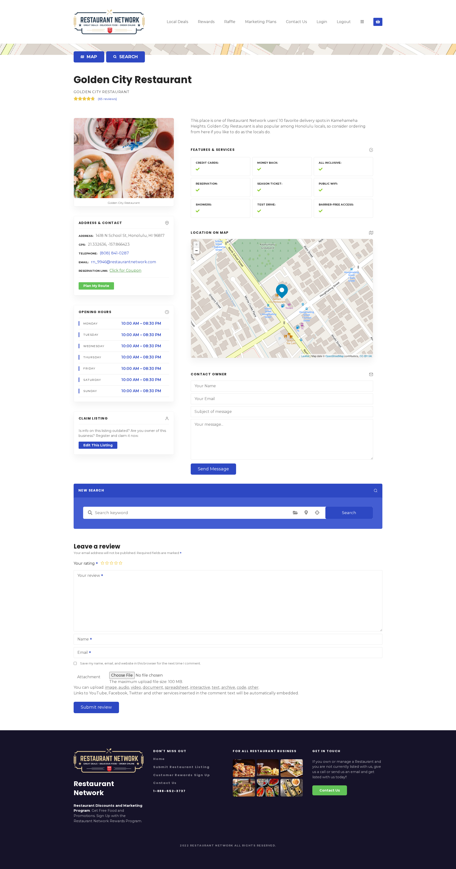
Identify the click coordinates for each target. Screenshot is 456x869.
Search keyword (90, 513)
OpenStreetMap (334, 356)
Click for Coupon (125, 270)
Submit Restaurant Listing (181, 767)
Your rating (85, 563)
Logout (344, 21)
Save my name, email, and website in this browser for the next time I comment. (140, 663)
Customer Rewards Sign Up (181, 775)
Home (159, 759)
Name (82, 639)
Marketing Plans (260, 21)
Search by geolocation (317, 513)
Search (349, 512)
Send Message (213, 469)
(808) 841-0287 (114, 253)
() (107, 99)
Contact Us (296, 21)
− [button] (196, 250)
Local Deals (177, 21)
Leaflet (305, 356)
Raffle (229, 21)
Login (322, 21)
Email (81, 653)
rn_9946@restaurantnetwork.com (123, 262)
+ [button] (196, 244)
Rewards (206, 21)
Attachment (88, 677)
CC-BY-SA (366, 356)
